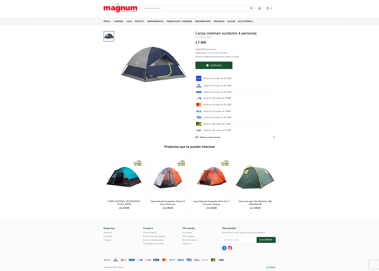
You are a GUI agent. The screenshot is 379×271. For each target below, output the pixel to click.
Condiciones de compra (154, 236)
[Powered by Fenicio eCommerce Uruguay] (270, 267)
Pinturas (219, 21)
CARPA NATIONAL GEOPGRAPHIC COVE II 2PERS (124, 203)
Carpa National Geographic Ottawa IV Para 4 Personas (167, 203)
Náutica (139, 21)
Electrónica (245, 21)
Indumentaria (203, 21)
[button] (107, 185)
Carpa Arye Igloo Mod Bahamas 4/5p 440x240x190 (255, 203)
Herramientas (155, 21)
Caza (129, 21)
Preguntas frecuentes (153, 243)
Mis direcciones (190, 240)
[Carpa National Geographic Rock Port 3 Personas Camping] (211, 177)
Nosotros (108, 232)
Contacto (108, 236)
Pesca (107, 21)
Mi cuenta (187, 232)
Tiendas (107, 240)
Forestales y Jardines (179, 21)
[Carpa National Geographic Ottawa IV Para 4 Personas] (167, 177)
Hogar (231, 21)
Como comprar (150, 232)
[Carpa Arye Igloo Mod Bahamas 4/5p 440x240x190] (255, 177)
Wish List (187, 243)
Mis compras (188, 236)
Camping (118, 21)
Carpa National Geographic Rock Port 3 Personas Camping (211, 203)
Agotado (216, 65)
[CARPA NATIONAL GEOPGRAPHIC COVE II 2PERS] (124, 177)
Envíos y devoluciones (153, 240)
